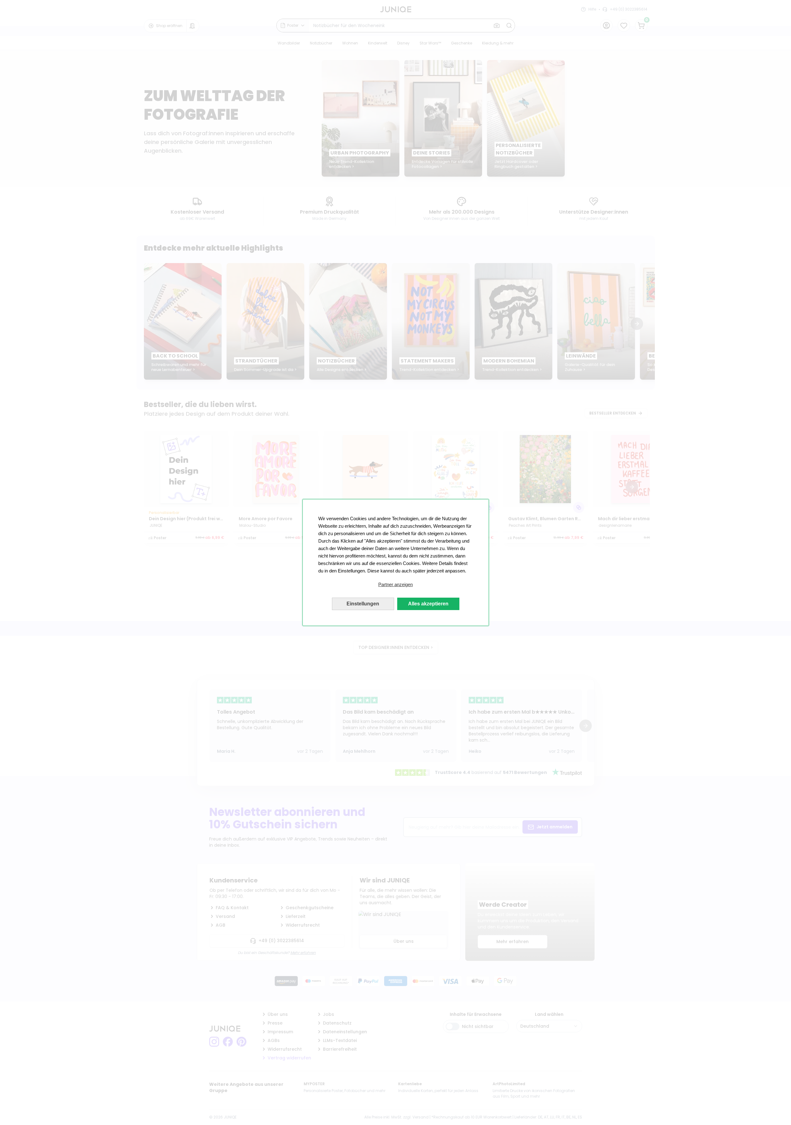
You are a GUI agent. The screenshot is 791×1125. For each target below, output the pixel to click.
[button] (395, 584)
